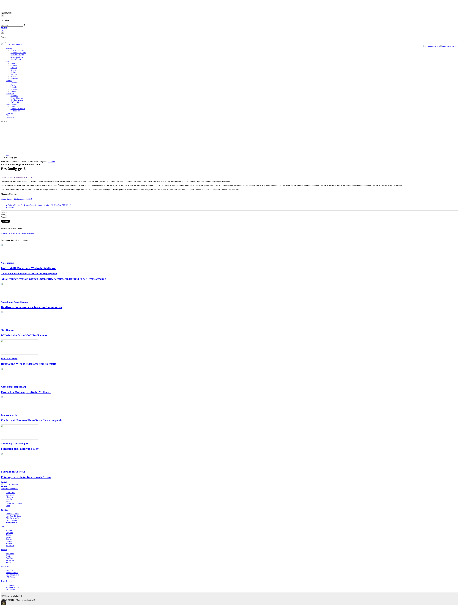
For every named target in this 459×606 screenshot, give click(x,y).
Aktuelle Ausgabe (17, 55)
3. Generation (12, 207)
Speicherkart (6, 233)
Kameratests (15, 106)
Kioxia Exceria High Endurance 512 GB (16, 199)
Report (13, 91)
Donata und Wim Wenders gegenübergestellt (28, 363)
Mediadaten (10, 493)
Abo (7, 115)
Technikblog (15, 111)
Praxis (13, 85)
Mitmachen (10, 94)
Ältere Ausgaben (17, 57)
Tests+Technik (11, 104)
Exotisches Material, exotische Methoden (26, 392)
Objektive (14, 66)
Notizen (13, 76)
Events (13, 70)
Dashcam (31, 233)
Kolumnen (15, 83)
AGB (8, 501)
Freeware (9, 113)
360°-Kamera (7, 330)
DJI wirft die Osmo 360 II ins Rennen (24, 335)
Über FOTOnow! (17, 50)
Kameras (14, 63)
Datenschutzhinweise (14, 503)
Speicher (14, 233)
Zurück (4, 482)
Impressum (10, 495)
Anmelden (10, 117)
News (8, 61)
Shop (8, 506)
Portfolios (14, 87)
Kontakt (9, 499)
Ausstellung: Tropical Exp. (14, 386)
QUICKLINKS (6, 13)
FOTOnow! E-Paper (18, 53)
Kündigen (9, 497)
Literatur (14, 74)
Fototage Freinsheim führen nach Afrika (26, 477)
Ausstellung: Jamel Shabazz (14, 302)
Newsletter (15, 78)
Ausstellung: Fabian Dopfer (14, 443)
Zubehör (14, 68)
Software (14, 72)
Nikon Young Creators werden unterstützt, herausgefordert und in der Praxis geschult (53, 278)
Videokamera (7, 263)
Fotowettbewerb (17, 98)
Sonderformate (16, 59)
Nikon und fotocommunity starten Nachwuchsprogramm (29, 273)
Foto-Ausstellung (9, 358)
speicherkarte (23, 233)
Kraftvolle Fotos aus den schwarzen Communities (31, 307)
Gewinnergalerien (17, 100)
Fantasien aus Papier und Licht (20, 448)
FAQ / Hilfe (15, 102)
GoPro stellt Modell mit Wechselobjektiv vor (28, 268)
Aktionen (14, 96)
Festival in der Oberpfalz (13, 471)
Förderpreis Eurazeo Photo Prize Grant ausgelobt (32, 420)
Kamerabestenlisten (18, 109)
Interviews (14, 89)
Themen (9, 81)
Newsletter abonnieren (9, 489)
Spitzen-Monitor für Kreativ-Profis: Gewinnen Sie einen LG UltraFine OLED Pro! (38, 205)
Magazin (9, 48)
